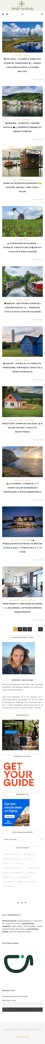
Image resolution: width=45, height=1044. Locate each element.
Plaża (32, 872)
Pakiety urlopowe (14, 872)
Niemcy (26, 300)
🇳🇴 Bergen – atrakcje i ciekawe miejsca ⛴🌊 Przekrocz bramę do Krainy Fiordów (22, 127)
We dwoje (24, 877)
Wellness (9, 881)
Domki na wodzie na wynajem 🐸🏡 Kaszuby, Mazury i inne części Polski (22, 187)
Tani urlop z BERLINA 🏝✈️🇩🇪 (22, 540)
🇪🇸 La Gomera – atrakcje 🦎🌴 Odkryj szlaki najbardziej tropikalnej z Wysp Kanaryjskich (22, 488)
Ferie (29, 859)
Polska (27, 240)
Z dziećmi (9, 886)
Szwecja (26, 360)
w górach (30, 420)
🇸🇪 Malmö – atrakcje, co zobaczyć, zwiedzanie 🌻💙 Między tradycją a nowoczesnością (22, 367)
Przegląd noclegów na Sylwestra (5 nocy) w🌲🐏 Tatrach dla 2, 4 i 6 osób (22, 548)
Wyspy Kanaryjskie (27, 881)
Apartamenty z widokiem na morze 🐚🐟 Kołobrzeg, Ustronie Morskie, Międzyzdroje (22, 608)
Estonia (18, 56)
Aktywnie (29, 854)
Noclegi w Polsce (24, 180)
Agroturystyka (12, 854)
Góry (8, 863)
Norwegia (26, 120)
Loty (19, 863)
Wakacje (9, 877)
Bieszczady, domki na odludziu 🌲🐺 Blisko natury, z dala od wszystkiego (22, 428)
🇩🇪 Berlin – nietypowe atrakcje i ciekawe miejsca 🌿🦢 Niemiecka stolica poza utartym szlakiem (22, 307)
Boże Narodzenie (13, 859)
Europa (26, 56)
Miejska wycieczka (13, 868)
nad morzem (14, 600)
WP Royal (38, 1030)
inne (14, 180)
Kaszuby (18, 240)
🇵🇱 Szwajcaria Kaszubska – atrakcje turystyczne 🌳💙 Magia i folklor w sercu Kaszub (22, 247)
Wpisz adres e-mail (9, 1000)
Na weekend (33, 868)
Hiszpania (26, 480)
